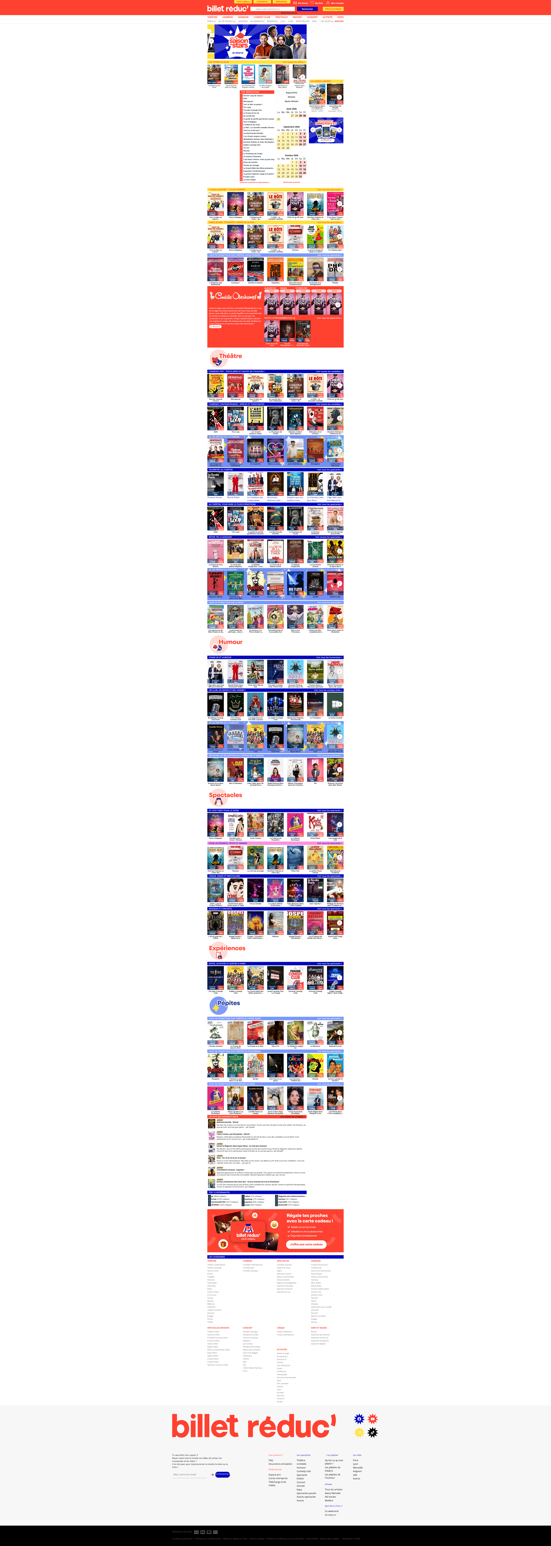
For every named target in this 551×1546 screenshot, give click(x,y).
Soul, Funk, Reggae (250, 1353)
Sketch (313, 1301)
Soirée (279, 1368)
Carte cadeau (243, 1)
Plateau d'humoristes (319, 1277)
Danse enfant (212, 1343)
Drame (210, 1274)
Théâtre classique (214, 1268)
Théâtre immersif (214, 1310)
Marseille (358, 1467)
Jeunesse (211, 1313)
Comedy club (316, 1268)
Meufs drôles (316, 1286)
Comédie (301, 1463)
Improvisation (316, 1274)
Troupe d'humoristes (319, 1264)
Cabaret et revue (283, 1268)
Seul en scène (212, 1271)
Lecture (210, 1298)
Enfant (297, 17)
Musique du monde (250, 1334)
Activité (327, 17)
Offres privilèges (333, 8)
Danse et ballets (283, 1280)
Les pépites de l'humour (332, 1476)
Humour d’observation (320, 1289)
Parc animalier (283, 1383)
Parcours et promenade (286, 1377)
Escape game (282, 1356)
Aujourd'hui (291, 92)
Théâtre (301, 1460)
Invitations (262, 1)
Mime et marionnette (285, 1277)
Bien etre (280, 1395)
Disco (245, 1371)
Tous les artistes (334, 1489)
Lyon (290, 21)
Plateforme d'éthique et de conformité (285, 1538)
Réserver (272, 312)
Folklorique (247, 1356)
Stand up (314, 1280)
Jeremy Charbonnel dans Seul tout (231, 1181)
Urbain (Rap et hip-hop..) (252, 1368)
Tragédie (211, 1277)
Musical (210, 1301)
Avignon (243, 21)
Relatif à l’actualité (318, 1316)
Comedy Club (262, 17)
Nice (314, 21)
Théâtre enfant (213, 1331)
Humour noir (316, 1292)
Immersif (280, 1398)
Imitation (314, 1304)
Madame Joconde (224, 1122)
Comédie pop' (248, 1268)
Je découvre (215, 326)
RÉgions (339, 21)
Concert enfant (213, 1340)
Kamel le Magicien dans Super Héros (232, 1146)
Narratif (314, 1313)
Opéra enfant (212, 1356)
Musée (314, 1331)
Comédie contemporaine (253, 1264)
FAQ (271, 1460)
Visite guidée (282, 1374)
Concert (312, 17)
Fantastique (212, 1283)
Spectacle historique (285, 1286)
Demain (291, 97)
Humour (243, 17)
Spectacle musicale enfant (217, 1365)
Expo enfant (212, 1353)
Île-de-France (225, 21)
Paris (210, 21)
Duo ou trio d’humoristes (321, 1271)
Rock (245, 1362)
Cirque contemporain (285, 1334)
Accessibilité (312, 1538)
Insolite (280, 1401)
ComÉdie (227, 17)
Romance (211, 1280)
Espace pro (275, 1474)
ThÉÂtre (212, 17)
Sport (279, 1380)
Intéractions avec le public (321, 1307)
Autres (300, 1500)
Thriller (210, 1322)
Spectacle (281, 17)
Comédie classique (250, 1271)
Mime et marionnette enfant (218, 1350)
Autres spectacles (306, 1496)
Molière (329, 1500)
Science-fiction (213, 1292)
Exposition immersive (319, 1337)
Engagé (210, 1316)
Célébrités (211, 1307)
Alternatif (315, 1310)
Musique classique (250, 1331)
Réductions (281, 1)
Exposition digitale (318, 1343)
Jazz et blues (248, 1343)
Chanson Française (250, 1337)
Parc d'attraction (283, 1365)
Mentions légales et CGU (235, 1538)
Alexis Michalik (332, 1493)
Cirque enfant (212, 1359)
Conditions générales (182, 1538)
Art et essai (211, 1295)
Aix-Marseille (257, 21)
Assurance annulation (280, 1463)
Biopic (209, 1289)
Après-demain (291, 101)
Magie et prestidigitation (286, 1283)
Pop (244, 1365)
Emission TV (282, 1359)
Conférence (281, 1371)
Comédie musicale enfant (217, 1337)
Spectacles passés (306, 1493)
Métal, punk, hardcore (251, 1350)
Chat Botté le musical (226, 1170)
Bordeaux (272, 21)
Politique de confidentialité (208, 1538)
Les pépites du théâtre (333, 1469)
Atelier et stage (283, 1353)
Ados (219, 1158)
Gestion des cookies (329, 1538)
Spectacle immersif (284, 1289)
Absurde (314, 1298)
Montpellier (303, 21)
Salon (279, 1389)
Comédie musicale (284, 1264)
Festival (246, 1359)
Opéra (279, 1271)
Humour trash (316, 1295)
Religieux (246, 1340)
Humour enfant (213, 1334)
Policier (210, 1319)
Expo (340, 17)
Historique (211, 1286)
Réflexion (211, 1304)
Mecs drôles (316, 1283)
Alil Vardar (330, 1496)
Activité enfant (213, 1362)
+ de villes (325, 21)
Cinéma (280, 1362)
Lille (283, 21)
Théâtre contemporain (216, 1264)
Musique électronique (251, 1346)
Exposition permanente (320, 1334)
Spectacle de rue (283, 1292)
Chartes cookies (256, 1538)
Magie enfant (212, 1346)
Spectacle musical (284, 1274)
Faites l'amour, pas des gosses (229, 1134)
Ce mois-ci (330, 1514)
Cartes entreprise (278, 1478)
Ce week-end (331, 1511)
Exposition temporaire (320, 1340)
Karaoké (280, 1392)
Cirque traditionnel (284, 1331)
